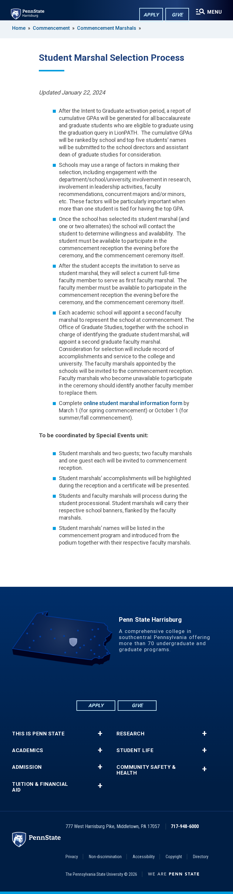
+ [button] (100, 733)
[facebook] (85, 683)
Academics (27, 750)
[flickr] (116, 683)
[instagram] (148, 683)
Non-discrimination (105, 856)
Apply (151, 15)
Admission (27, 767)
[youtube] (132, 683)
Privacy (72, 856)
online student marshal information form (132, 403)
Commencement (51, 28)
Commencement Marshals (106, 28)
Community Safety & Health (146, 770)
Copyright (174, 856)
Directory (200, 856)
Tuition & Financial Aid (40, 787)
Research (130, 734)
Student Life (135, 750)
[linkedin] (100, 683)
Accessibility (144, 856)
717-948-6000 (185, 826)
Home (18, 28)
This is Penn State (38, 734)
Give (177, 15)
